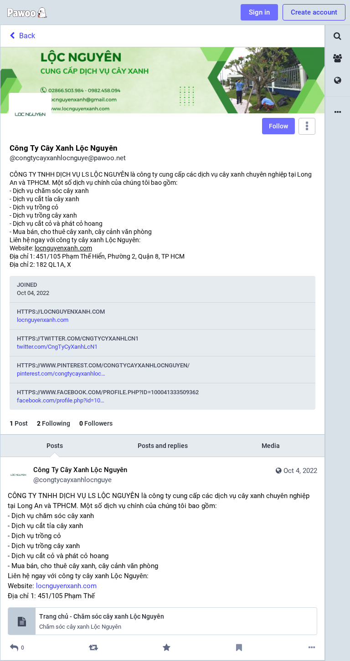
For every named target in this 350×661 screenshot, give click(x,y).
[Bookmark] (239, 647)
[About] (337, 113)
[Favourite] (166, 647)
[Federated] (337, 81)
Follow (278, 126)
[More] (312, 647)
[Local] (337, 58)
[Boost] (93, 647)
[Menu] (307, 126)
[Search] (337, 36)
